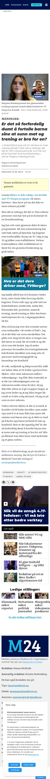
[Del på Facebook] (4, 482)
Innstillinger (40, 777)
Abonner (36, 5)
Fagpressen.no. (33, 755)
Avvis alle (14, 765)
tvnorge (8, 476)
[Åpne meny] (46, 5)
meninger (8, 472)
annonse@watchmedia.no (27, 697)
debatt (21, 472)
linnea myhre (23, 476)
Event (25, 5)
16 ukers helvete (37, 472)
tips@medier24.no (18, 685)
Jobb (7, 5)
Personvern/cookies (32, 662)
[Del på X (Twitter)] (8, 482)
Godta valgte (28, 765)
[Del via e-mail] (13, 482)
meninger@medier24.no (14, 462)
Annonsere (16, 5)
